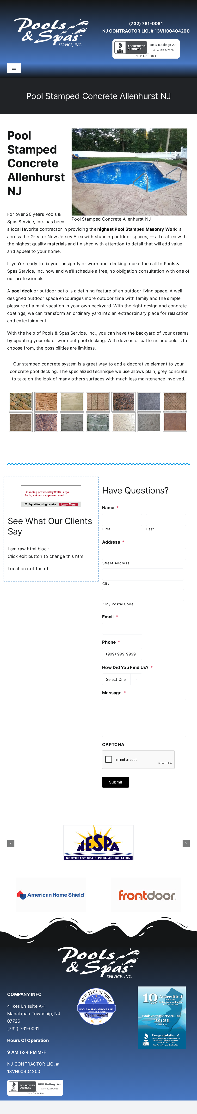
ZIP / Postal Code (118, 604)
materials (56, 243)
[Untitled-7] (98, 988)
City (106, 583)
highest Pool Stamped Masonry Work (137, 229)
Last (150, 529)
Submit (115, 782)
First (106, 529)
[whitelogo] (51, 17)
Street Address (115, 563)
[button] (10, 843)
